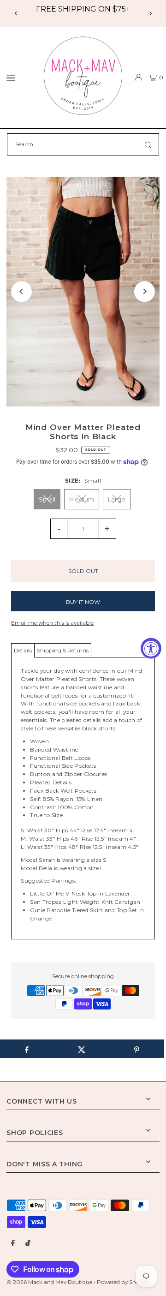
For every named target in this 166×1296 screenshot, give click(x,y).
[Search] (148, 144)
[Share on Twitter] (81, 1048)
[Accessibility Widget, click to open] (151, 648)
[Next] (150, 13)
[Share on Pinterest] (136, 1048)
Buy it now (83, 601)
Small (47, 499)
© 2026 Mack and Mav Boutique (50, 1281)
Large (116, 499)
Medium (81, 499)
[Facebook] (13, 1243)
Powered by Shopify (123, 1281)
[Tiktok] (27, 1243)
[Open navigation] (17, 77)
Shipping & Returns (63, 650)
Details (23, 650)
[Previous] (16, 13)
